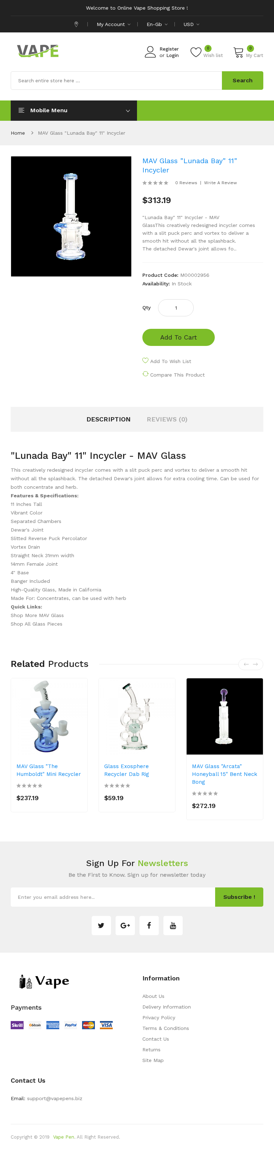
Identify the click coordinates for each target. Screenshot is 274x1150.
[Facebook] (149, 925)
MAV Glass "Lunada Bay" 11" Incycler (81, 133)
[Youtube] (173, 925)
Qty (146, 307)
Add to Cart (178, 337)
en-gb (155, 24)
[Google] (125, 925)
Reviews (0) (167, 419)
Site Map (153, 1060)
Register (169, 49)
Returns (151, 1049)
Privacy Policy (158, 1017)
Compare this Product (177, 375)
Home (18, 133)
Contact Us (155, 1039)
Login (172, 55)
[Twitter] (101, 925)
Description (108, 419)
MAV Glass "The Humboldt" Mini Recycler (48, 770)
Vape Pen (63, 1137)
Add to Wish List (170, 361)
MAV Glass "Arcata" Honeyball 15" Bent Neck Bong (224, 774)
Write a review (220, 183)
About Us (153, 996)
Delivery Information (166, 1007)
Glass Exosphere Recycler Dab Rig (126, 770)
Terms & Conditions (165, 1028)
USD (190, 24)
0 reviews (186, 183)
